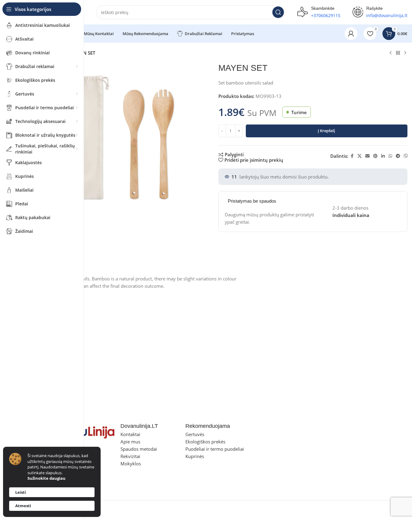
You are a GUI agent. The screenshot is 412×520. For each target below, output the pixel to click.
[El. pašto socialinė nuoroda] (367, 156)
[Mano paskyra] (351, 33)
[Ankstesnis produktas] (390, 53)
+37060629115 (325, 15)
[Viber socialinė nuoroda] (406, 156)
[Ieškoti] (278, 12)
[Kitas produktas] (405, 53)
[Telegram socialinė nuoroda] (398, 156)
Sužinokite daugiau (46, 478)
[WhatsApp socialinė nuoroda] (390, 156)
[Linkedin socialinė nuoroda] (383, 156)
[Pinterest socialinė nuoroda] (375, 156)
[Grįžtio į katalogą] (398, 53)
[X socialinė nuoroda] (360, 156)
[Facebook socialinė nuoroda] (352, 156)
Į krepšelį (326, 130)
